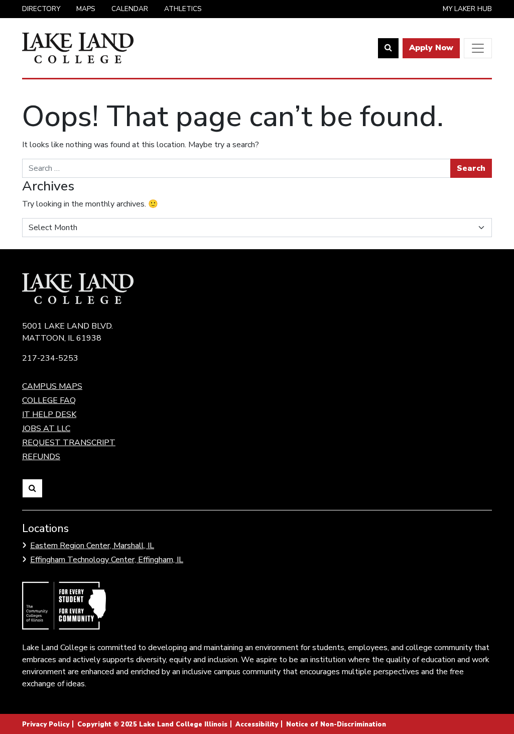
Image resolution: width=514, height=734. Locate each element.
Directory (41, 9)
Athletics (183, 9)
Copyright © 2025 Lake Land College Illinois (152, 724)
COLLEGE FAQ (49, 400)
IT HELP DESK (49, 414)
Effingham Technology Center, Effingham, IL (106, 559)
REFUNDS (41, 456)
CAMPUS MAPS (52, 386)
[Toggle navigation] (478, 48)
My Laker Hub (467, 9)
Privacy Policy (45, 724)
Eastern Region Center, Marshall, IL (92, 545)
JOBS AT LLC (46, 428)
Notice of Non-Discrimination (336, 724)
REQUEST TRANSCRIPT (68, 442)
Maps (85, 9)
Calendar (129, 9)
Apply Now (431, 47)
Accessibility (256, 724)
